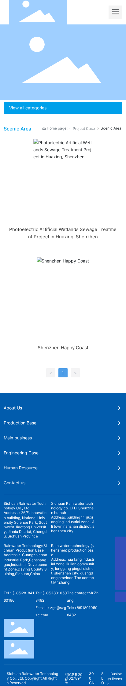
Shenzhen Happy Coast (63, 347)
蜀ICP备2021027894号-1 (74, 678)
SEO (102, 678)
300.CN (91, 678)
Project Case (84, 128)
